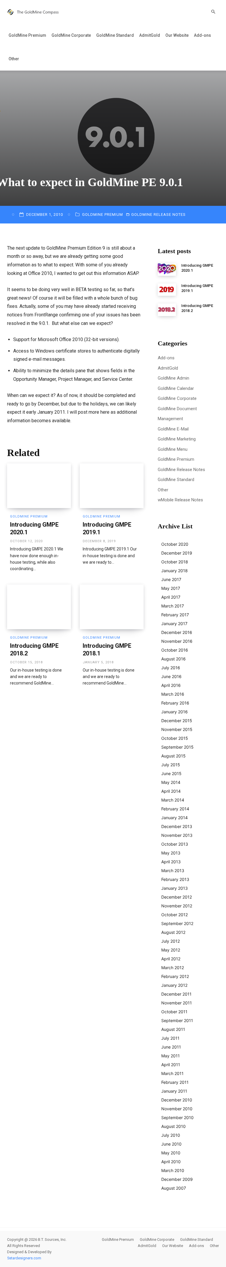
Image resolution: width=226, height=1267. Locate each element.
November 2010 (176, 1108)
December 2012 (176, 896)
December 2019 (176, 552)
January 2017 (174, 623)
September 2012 (177, 923)
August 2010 (173, 1126)
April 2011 (170, 1064)
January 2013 (174, 888)
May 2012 (170, 949)
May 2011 (170, 1055)
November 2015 (176, 729)
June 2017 (171, 579)
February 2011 (175, 1082)
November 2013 (176, 835)
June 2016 (171, 676)
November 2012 (176, 905)
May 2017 (170, 588)
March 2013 (172, 870)
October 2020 (174, 544)
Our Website (177, 35)
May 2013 (170, 852)
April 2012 (170, 958)
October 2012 (174, 914)
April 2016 (171, 685)
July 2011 (170, 1038)
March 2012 (172, 967)
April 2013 (171, 861)
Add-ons (202, 35)
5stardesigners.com (24, 1258)
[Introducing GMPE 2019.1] (112, 485)
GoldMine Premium (27, 35)
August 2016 (173, 658)
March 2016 (172, 694)
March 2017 (172, 605)
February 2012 (175, 976)
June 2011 (171, 1046)
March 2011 (172, 1073)
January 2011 (174, 1091)
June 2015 (171, 773)
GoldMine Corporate (71, 35)
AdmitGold (149, 35)
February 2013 (175, 879)
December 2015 (176, 720)
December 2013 (176, 826)
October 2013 (174, 844)
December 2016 (176, 632)
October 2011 (174, 1011)
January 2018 (174, 570)
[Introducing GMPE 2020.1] (39, 485)
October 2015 (174, 738)
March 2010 (172, 1170)
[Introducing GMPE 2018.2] (39, 607)
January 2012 (174, 985)
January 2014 (174, 817)
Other (14, 58)
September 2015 (177, 746)
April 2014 (171, 791)
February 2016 (175, 702)
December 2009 (177, 1179)
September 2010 (177, 1117)
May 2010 (170, 1152)
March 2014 (172, 799)
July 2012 (170, 941)
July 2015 (170, 764)
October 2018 (174, 561)
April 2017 (170, 597)
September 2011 (177, 1020)
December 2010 (176, 1099)
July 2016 (170, 667)
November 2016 (176, 641)
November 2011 (176, 1002)
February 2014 (175, 808)
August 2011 (173, 1029)
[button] (213, 12)
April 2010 (171, 1161)
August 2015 (173, 755)
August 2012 (173, 932)
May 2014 (170, 782)
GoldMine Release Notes (158, 214)
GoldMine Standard (115, 35)
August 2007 (173, 1188)
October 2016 (174, 649)
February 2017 (175, 614)
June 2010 (171, 1143)
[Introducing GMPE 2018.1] (112, 607)
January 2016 (174, 711)
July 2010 (170, 1135)
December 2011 (176, 993)
